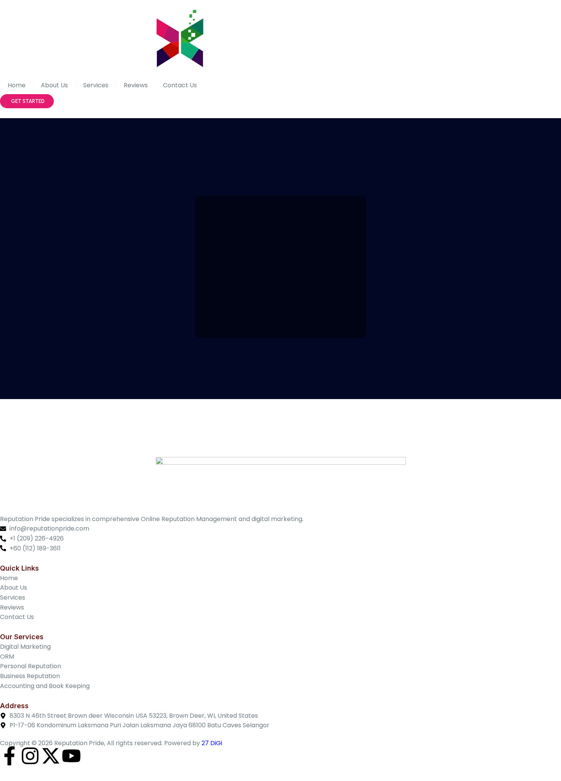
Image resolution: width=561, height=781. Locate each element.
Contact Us (180, 85)
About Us (54, 85)
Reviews (136, 85)
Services (95, 85)
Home (17, 85)
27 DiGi (212, 743)
